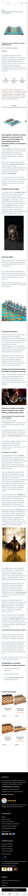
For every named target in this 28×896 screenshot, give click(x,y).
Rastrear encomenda (7, 846)
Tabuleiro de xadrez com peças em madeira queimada (20, 709)
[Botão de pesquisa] (21, 3)
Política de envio (6, 819)
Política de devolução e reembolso (10, 823)
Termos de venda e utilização (9, 826)
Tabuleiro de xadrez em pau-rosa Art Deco (8, 709)
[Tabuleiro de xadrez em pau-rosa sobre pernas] (20, 728)
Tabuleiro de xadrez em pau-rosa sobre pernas (20, 738)
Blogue (3, 817)
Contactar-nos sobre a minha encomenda (12, 791)
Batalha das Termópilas (15, 435)
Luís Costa (14, 48)
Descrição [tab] (14, 105)
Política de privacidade (7, 821)
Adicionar (15, 889)
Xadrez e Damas (16, 97)
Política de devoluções (7, 851)
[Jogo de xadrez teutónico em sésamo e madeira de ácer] (8, 728)
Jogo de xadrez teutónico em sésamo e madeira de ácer (7, 739)
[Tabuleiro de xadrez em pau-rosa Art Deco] (8, 700)
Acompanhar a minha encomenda (10, 789)
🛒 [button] (10, 716)
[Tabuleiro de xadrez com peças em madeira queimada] (20, 700)
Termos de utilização (7, 848)
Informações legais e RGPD (9, 828)
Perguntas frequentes (7, 844)
